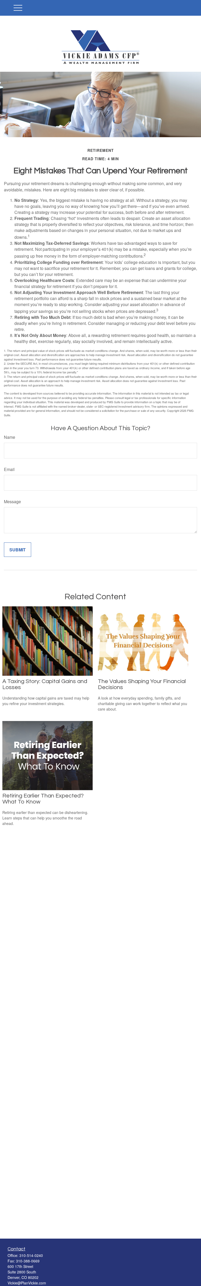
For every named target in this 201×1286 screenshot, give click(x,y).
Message (12, 501)
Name (9, 437)
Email (9, 469)
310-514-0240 (31, 1255)
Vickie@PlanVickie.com (27, 1282)
